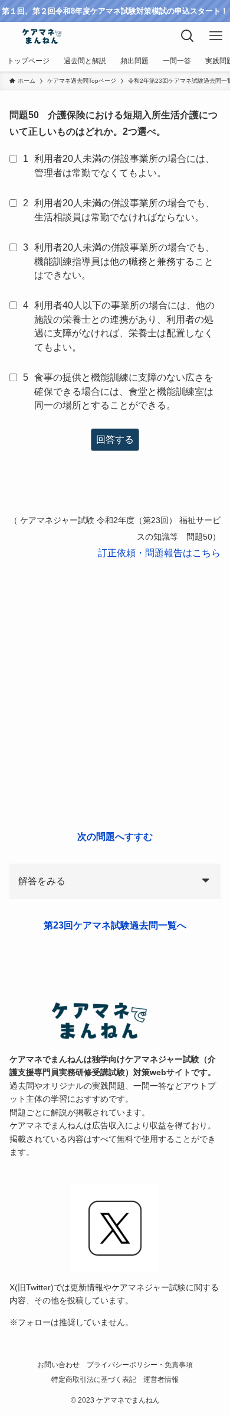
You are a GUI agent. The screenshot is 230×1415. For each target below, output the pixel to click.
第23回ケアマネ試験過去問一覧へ (115, 925)
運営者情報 (161, 1379)
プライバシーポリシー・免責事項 (140, 1364)
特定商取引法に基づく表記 (93, 1379)
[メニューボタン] (216, 36)
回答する (115, 439)
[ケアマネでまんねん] (41, 36)
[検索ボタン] (187, 36)
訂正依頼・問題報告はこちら (159, 553)
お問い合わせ (58, 1364)
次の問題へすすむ (115, 837)
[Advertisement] (115, 695)
